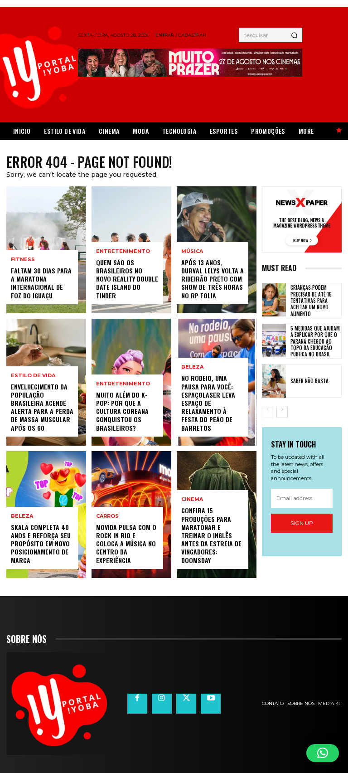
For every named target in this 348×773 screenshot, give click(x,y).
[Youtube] (211, 704)
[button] (322, 753)
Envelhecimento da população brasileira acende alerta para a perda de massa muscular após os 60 (42, 407)
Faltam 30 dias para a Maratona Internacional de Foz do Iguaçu (41, 283)
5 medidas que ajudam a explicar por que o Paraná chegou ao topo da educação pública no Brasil (315, 341)
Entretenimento (123, 251)
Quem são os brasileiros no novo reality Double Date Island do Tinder (127, 279)
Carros (107, 516)
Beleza (22, 516)
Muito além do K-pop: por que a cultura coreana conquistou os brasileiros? (122, 411)
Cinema (192, 499)
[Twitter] (186, 704)
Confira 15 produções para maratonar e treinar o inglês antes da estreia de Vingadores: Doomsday (211, 535)
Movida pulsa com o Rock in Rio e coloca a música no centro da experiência (126, 543)
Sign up (301, 523)
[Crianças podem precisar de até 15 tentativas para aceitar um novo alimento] (274, 299)
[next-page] (282, 412)
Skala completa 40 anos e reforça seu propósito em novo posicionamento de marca (41, 543)
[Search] (294, 35)
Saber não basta (309, 380)
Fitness (23, 259)
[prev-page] (267, 412)
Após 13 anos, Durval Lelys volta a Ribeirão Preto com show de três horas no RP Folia (212, 279)
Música (192, 251)
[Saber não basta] (274, 381)
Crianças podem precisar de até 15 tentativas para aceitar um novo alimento (311, 300)
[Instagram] (162, 704)
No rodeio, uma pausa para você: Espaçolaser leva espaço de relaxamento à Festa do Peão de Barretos (208, 402)
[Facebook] (137, 704)
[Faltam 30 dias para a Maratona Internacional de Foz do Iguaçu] (46, 249)
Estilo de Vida (33, 375)
